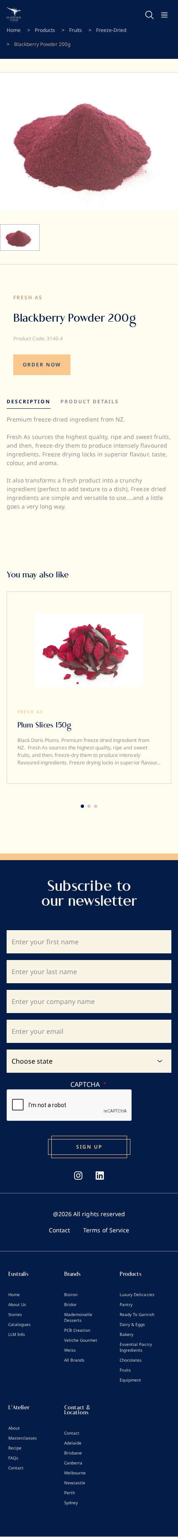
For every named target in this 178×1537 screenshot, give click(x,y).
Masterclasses (22, 1438)
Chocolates (131, 1360)
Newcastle (74, 1483)
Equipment (130, 1380)
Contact (59, 1230)
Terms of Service (106, 1230)
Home (14, 30)
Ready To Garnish (137, 1314)
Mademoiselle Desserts (78, 1317)
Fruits (75, 30)
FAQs (13, 1458)
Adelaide (73, 1443)
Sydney (71, 1502)
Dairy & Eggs (132, 1324)
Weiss (70, 1350)
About (14, 1428)
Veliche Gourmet (80, 1340)
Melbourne (75, 1473)
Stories (15, 1314)
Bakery (126, 1334)
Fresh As (28, 297)
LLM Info (16, 1334)
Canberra (73, 1463)
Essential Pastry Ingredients (136, 1347)
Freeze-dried (111, 30)
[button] (82, 806)
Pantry (126, 1304)
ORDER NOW (42, 364)
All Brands (74, 1360)
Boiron (70, 1294)
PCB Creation (77, 1330)
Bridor (70, 1304)
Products (45, 30)
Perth (69, 1493)
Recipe (15, 1448)
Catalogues (19, 1324)
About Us (17, 1304)
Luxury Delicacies (137, 1294)
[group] (89, 688)
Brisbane (73, 1453)
